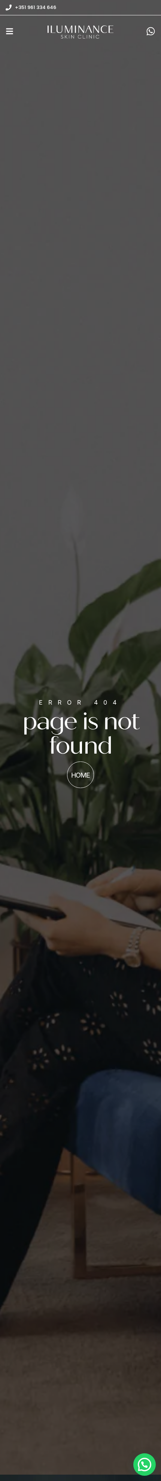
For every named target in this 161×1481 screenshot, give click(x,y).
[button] (144, 1464)
